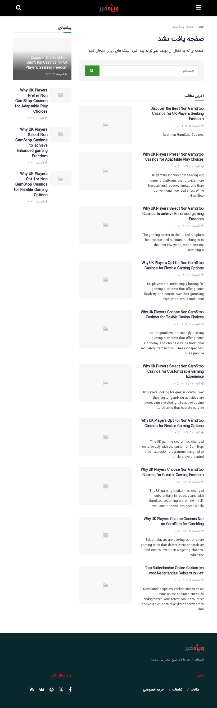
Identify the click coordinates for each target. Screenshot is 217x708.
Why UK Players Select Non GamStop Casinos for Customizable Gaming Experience (173, 371)
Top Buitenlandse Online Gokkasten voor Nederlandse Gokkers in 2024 (174, 570)
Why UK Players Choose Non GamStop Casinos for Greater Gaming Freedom (172, 472)
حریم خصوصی (153, 689)
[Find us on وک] (41, 690)
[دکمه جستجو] (18, 8)
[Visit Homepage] (108, 8)
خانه (200, 26)
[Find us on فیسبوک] (70, 690)
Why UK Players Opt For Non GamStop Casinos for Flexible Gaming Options (172, 423)
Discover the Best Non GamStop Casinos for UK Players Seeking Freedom (177, 114)
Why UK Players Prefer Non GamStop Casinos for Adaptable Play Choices (173, 157)
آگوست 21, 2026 (192, 167)
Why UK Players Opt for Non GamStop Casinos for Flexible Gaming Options (173, 265)
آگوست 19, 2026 (192, 433)
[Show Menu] (198, 8)
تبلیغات (177, 689)
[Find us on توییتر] (61, 690)
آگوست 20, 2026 (191, 324)
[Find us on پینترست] (51, 690)
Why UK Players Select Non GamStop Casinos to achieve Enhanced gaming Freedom (173, 214)
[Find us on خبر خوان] (32, 690)
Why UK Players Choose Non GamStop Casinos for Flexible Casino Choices (172, 314)
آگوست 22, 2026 (191, 126)
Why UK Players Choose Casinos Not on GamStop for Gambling (174, 521)
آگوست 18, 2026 (192, 482)
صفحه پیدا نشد (183, 26)
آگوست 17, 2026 (192, 580)
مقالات (195, 689)
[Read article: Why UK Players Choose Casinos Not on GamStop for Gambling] (105, 536)
